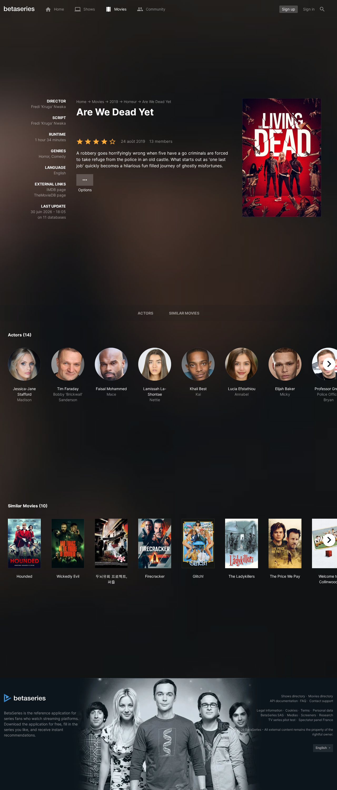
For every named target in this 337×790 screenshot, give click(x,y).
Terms (305, 710)
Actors (145, 313)
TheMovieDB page (50, 195)
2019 (114, 101)
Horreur (130, 101)
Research (326, 715)
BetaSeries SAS (272, 715)
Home (81, 101)
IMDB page (56, 189)
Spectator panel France (316, 720)
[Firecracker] (154, 543)
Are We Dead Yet (156, 101)
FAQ (303, 701)
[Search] (322, 9)
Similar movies (184, 313)
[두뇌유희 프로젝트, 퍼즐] (111, 543)
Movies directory (320, 696)
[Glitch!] (198, 543)
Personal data (323, 710)
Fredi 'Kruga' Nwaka (48, 106)
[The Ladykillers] (241, 543)
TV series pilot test (281, 720)
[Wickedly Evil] (67, 543)
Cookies (291, 710)
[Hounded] (24, 543)
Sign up (288, 9)
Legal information (269, 710)
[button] (24, 375)
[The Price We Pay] (285, 543)
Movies (98, 101)
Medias (292, 715)
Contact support (321, 701)
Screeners (308, 715)
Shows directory (293, 696)
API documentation (284, 701)
